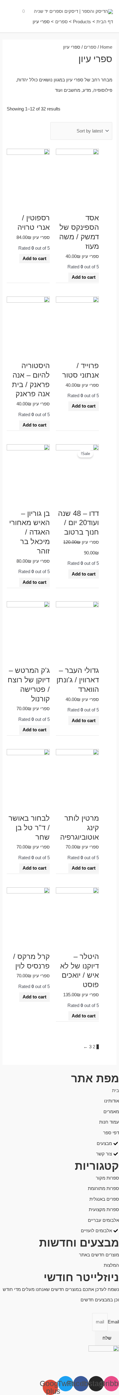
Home (106, 47)
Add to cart (84, 277)
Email (113, 1321)
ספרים (90, 47)
